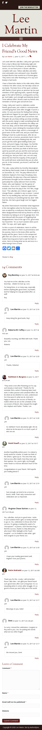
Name (5, 693)
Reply (37, 303)
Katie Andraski (15, 570)
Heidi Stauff (13, 443)
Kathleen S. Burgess (17, 377)
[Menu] (21, 39)
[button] (29, 7)
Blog (11, 257)
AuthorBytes (34, 727)
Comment (7, 668)
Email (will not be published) (14, 702)
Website (5, 711)
